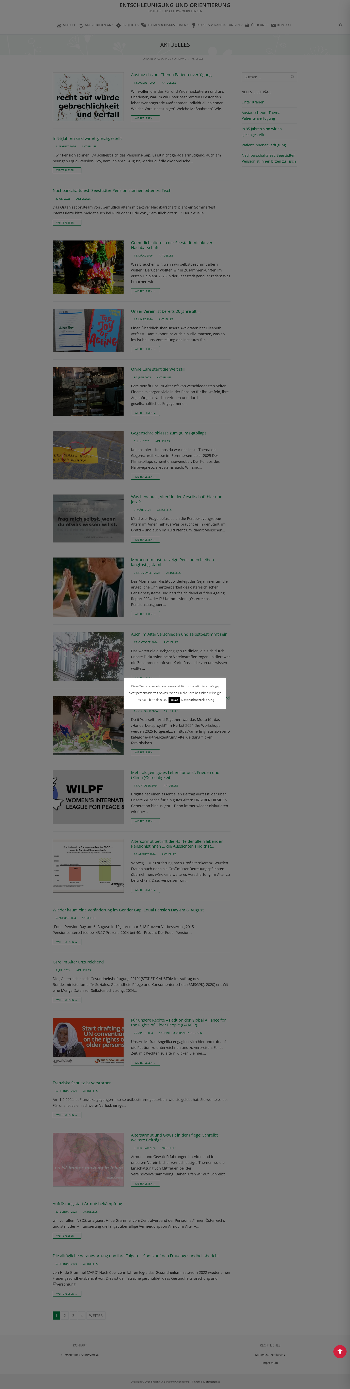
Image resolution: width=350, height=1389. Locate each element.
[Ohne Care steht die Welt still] (88, 391)
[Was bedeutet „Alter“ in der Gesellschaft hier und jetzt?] (88, 518)
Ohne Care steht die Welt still (158, 369)
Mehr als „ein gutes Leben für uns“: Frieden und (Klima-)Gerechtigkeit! (175, 775)
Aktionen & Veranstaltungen (180, 1033)
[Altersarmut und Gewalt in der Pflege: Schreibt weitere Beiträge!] (88, 1159)
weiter (96, 1315)
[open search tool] (341, 25)
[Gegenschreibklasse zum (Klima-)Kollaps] (88, 455)
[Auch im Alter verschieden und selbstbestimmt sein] (88, 656)
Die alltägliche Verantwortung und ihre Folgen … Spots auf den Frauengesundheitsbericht (136, 1255)
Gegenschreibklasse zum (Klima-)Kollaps (169, 433)
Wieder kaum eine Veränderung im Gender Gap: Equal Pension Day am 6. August (128, 910)
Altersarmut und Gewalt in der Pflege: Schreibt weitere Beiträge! (174, 1138)
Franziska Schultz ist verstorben (82, 1082)
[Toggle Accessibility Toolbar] (340, 1352)
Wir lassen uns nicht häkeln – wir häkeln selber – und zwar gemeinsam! (180, 701)
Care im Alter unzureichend (78, 962)
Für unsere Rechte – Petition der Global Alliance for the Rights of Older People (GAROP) (178, 1023)
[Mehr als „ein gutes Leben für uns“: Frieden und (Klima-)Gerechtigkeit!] (88, 797)
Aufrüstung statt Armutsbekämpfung (87, 1203)
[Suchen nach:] (269, 77)
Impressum (270, 1363)
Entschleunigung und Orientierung (175, 5)
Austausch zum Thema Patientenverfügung (171, 74)
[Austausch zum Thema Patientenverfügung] (88, 96)
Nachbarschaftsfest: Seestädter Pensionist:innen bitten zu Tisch (112, 190)
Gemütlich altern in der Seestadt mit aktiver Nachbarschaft (171, 245)
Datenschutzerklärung (270, 1355)
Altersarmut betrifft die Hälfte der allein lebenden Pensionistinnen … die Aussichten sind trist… (177, 844)
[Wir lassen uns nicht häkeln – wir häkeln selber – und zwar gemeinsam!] (88, 725)
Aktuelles (168, 82)
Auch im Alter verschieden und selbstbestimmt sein (179, 634)
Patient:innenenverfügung (264, 145)
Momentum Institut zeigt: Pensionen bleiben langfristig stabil (172, 562)
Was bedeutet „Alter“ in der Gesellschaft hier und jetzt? (176, 499)
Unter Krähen (253, 102)
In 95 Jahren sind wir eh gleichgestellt (87, 138)
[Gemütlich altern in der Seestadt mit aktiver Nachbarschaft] (88, 267)
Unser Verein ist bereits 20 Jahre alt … (166, 311)
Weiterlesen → (145, 118)
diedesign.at (213, 1381)
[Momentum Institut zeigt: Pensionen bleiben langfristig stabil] (88, 587)
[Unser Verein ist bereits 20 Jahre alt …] (88, 330)
